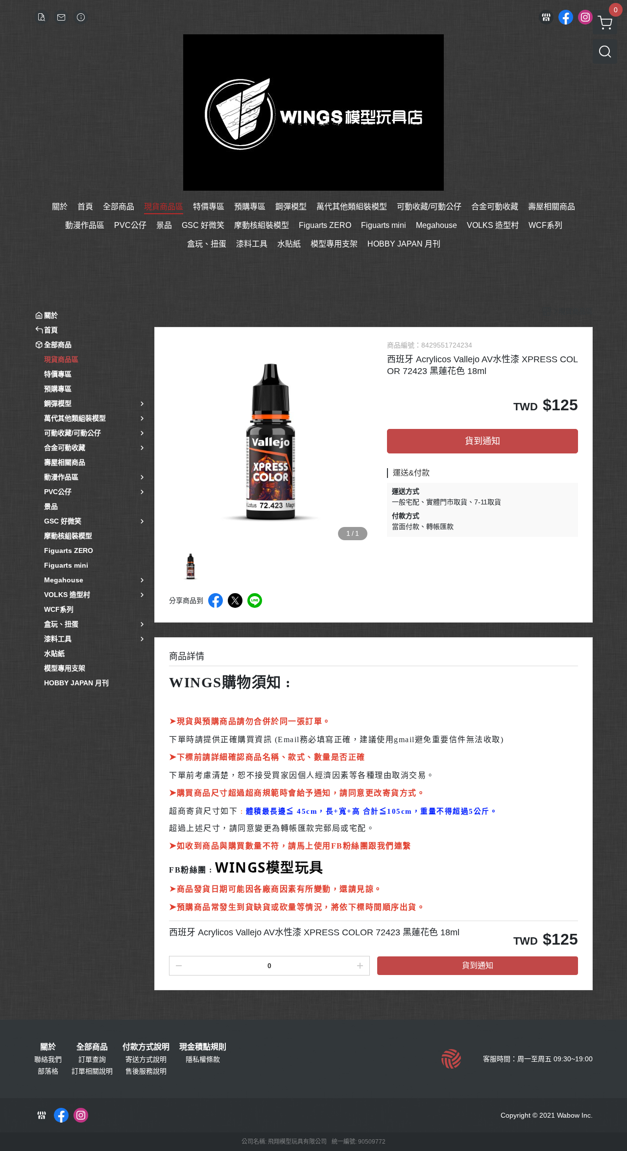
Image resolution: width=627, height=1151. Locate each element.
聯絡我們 (48, 1059)
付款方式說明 (145, 1047)
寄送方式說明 (146, 1059)
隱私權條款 (203, 1059)
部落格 (48, 1071)
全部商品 (92, 1047)
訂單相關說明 (92, 1071)
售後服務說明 (146, 1071)
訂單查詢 (92, 1059)
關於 (48, 1047)
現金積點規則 (202, 1047)
